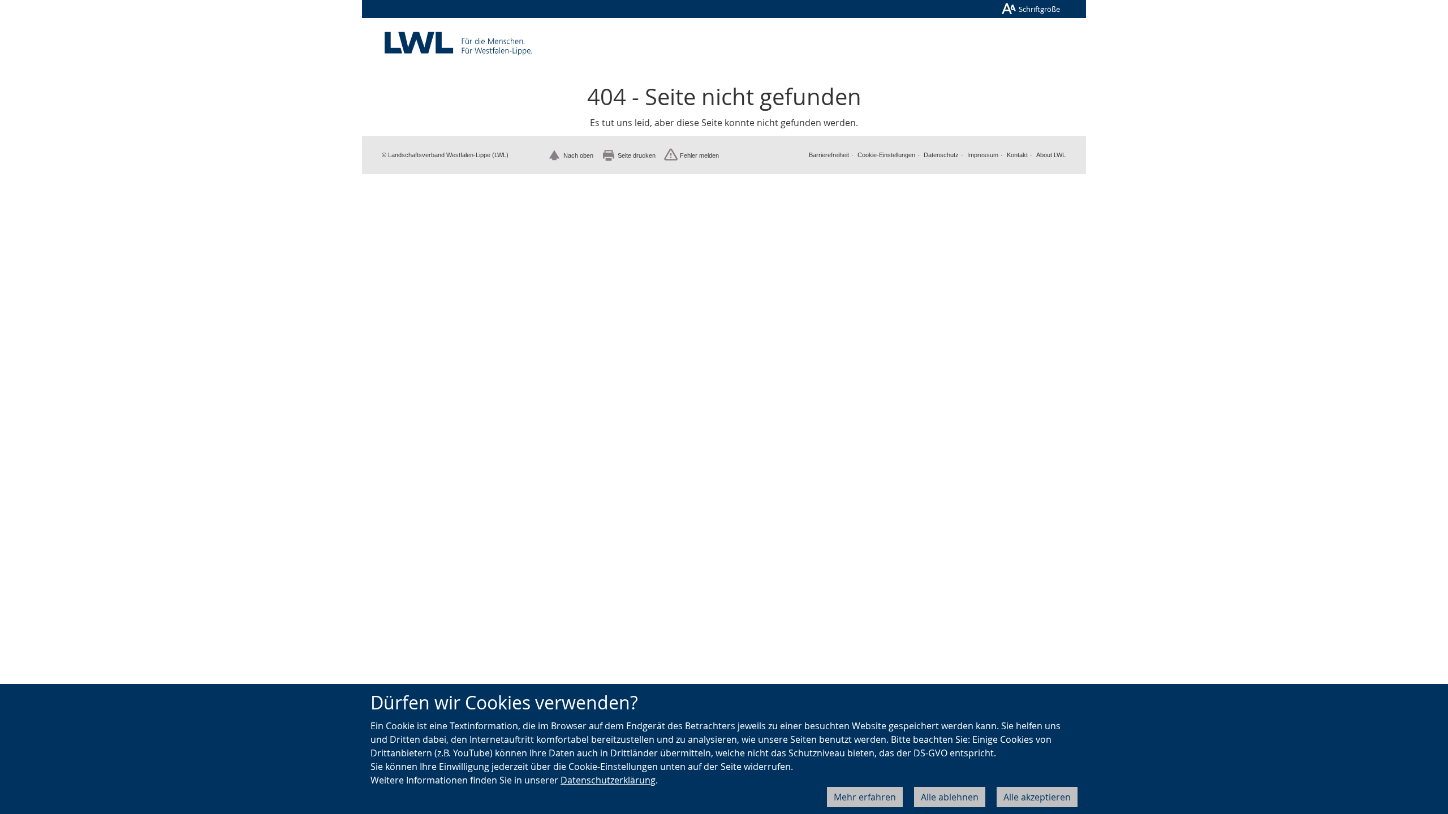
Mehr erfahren (865, 797)
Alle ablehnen (950, 797)
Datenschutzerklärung (608, 780)
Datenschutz (941, 154)
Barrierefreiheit (829, 154)
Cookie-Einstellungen (886, 154)
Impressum (982, 154)
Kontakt (1017, 154)
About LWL (1051, 154)
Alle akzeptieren (1037, 797)
